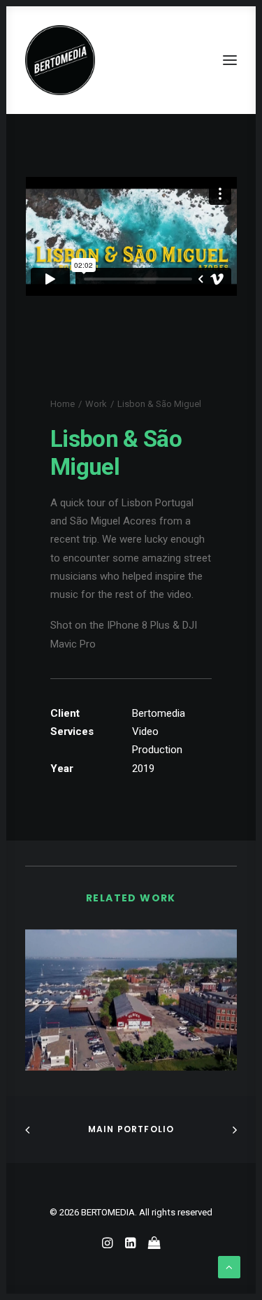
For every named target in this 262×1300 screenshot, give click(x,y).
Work (96, 404)
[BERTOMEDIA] (60, 60)
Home (62, 404)
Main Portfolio (131, 1129)
